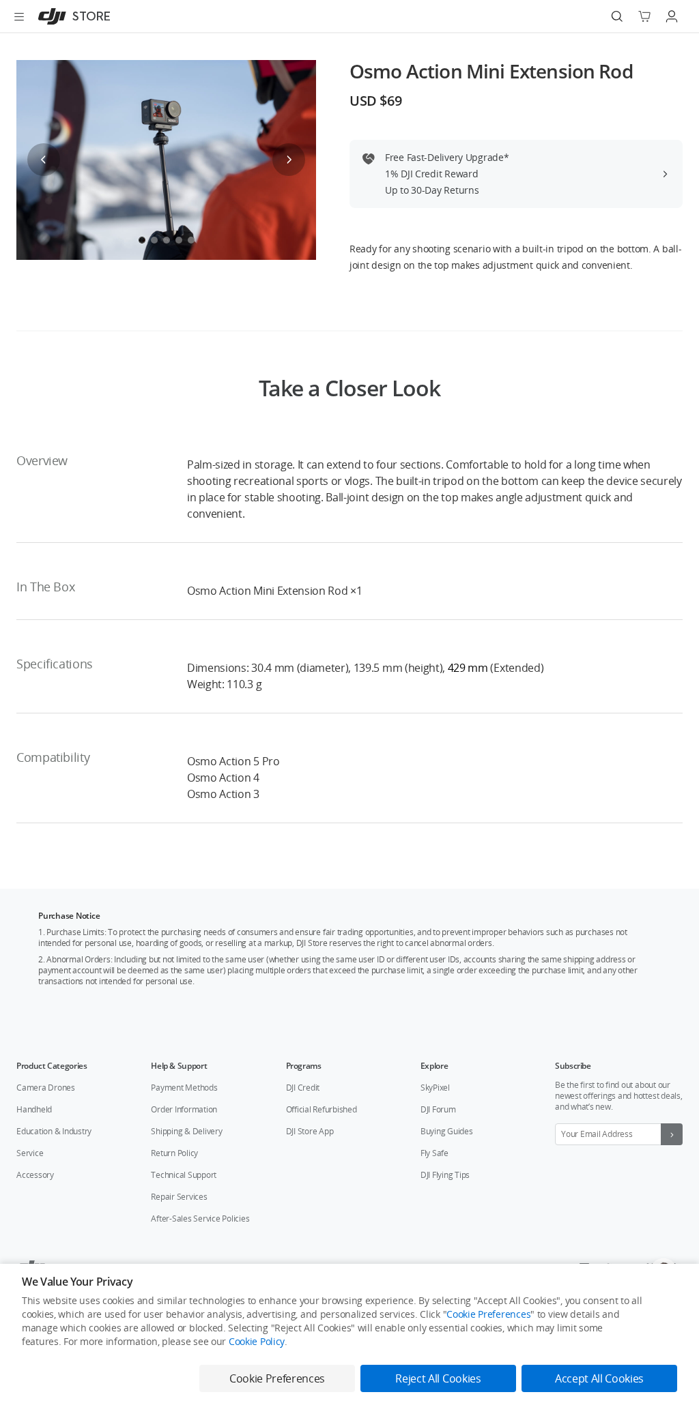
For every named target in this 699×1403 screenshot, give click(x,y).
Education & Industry (53, 1131)
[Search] (617, 16)
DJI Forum (438, 1109)
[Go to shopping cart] (644, 16)
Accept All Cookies (599, 1378)
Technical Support (183, 1175)
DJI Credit (303, 1087)
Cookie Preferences (488, 1314)
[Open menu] (19, 16)
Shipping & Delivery (186, 1131)
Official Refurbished (321, 1109)
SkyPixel (435, 1087)
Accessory (35, 1175)
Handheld (34, 1109)
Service (29, 1153)
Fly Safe (434, 1153)
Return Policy (174, 1153)
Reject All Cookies (438, 1378)
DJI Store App (310, 1131)
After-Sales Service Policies (200, 1218)
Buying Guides (446, 1131)
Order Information (184, 1109)
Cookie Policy (257, 1341)
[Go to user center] (671, 16)
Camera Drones (45, 1087)
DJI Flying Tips (445, 1175)
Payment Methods (184, 1087)
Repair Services (179, 1196)
